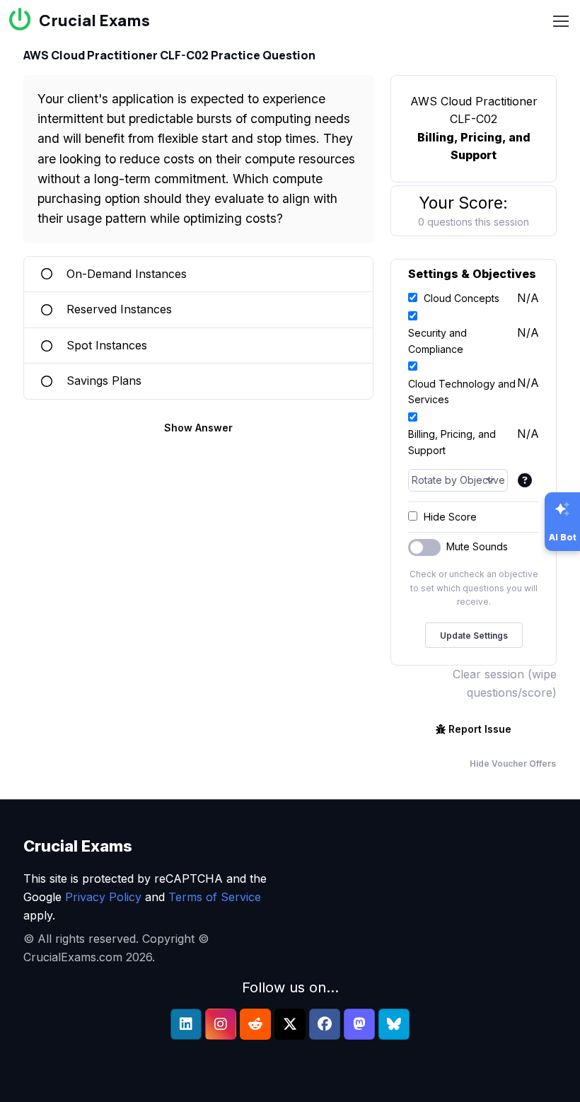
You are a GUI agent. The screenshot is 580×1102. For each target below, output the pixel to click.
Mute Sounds (477, 546)
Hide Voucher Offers (513, 763)
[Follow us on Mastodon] (359, 1024)
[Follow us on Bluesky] (394, 1024)
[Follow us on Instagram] (220, 1024)
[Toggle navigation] (561, 21)
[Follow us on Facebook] (324, 1024)
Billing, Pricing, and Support (452, 442)
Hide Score (450, 517)
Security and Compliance (437, 340)
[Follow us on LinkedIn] (186, 1024)
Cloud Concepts (461, 298)
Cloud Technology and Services (462, 391)
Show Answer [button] (198, 428)
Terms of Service (214, 897)
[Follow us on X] (290, 1024)
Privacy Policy (103, 897)
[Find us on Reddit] (255, 1024)
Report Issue (479, 729)
